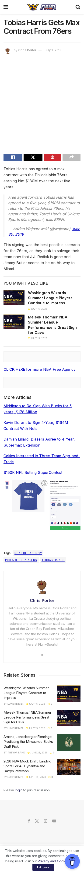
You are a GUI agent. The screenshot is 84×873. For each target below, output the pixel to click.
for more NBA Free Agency (40, 369)
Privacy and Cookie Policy (58, 861)
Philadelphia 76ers (21, 560)
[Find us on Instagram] (45, 821)
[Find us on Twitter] (37, 821)
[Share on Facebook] (13, 157)
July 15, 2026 (38, 308)
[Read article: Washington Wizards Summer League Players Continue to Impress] (14, 297)
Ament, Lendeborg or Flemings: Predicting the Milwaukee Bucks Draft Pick (28, 741)
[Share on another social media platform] (71, 157)
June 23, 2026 (39, 752)
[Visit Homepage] (41, 7)
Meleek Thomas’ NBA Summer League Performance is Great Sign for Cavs (27, 717)
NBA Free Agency (28, 553)
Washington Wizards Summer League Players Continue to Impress (50, 297)
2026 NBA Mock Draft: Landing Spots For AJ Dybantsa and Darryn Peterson (27, 766)
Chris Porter (27, 50)
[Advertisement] (42, 105)
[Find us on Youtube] (54, 821)
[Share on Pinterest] (53, 157)
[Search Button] (77, 6)
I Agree (43, 867)
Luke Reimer (15, 703)
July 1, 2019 (53, 50)
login (18, 790)
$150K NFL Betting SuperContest (33, 472)
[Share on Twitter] (33, 157)
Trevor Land (16, 752)
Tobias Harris (53, 560)
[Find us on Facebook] (29, 821)
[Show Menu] (6, 7)
